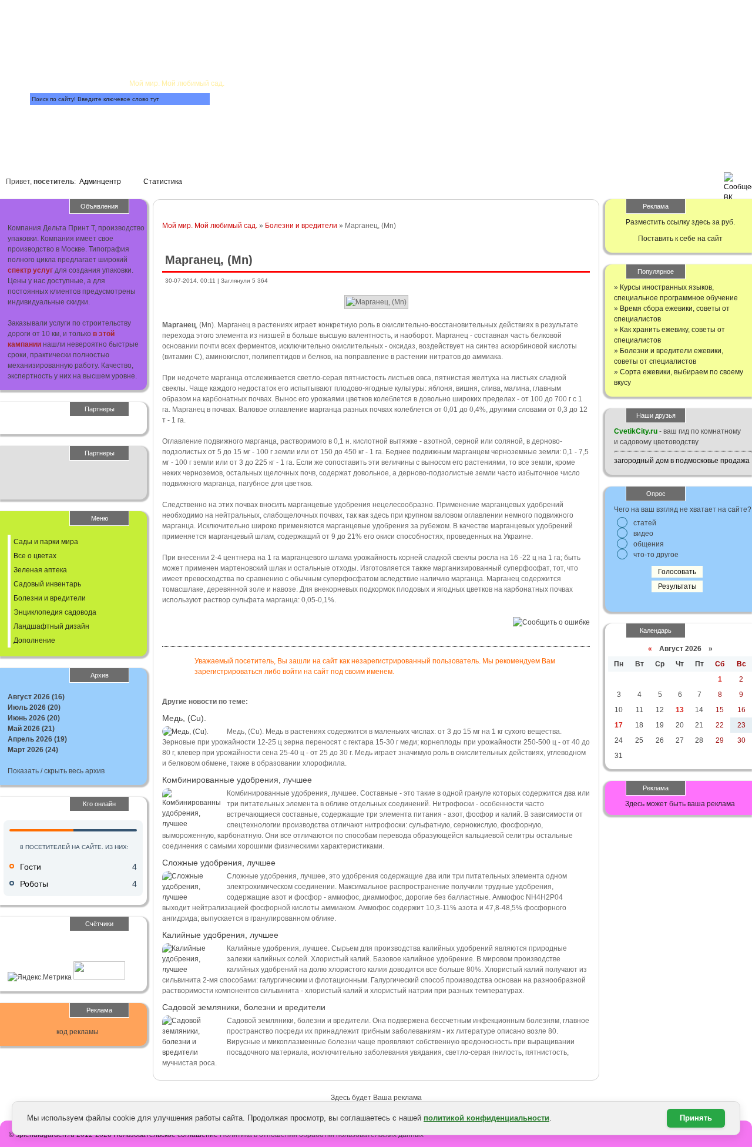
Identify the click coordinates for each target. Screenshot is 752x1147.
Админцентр (100, 181)
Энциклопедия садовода (55, 612)
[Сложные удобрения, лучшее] (191, 897)
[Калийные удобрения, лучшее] (191, 969)
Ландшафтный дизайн (51, 626)
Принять (696, 1118)
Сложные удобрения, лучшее (219, 862)
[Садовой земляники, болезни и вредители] (191, 1052)
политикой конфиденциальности (486, 1118)
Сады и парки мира (46, 542)
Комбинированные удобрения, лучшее (237, 779)
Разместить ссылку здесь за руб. (680, 222)
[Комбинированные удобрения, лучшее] (191, 824)
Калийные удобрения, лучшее (220, 935)
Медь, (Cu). (184, 718)
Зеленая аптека (40, 570)
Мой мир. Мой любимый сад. (209, 226)
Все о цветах (35, 556)
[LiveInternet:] (33, 956)
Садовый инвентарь (47, 584)
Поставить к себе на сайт (680, 238)
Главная (152, 27)
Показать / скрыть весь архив (56, 771)
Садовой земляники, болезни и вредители (243, 1007)
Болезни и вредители (301, 226)
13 (680, 710)
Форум (257, 116)
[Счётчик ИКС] (99, 977)
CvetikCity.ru (635, 431)
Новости (328, 62)
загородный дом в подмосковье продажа (682, 461)
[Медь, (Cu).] (185, 731)
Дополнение (34, 640)
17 (619, 725)
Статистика (162, 181)
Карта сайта (92, 129)
